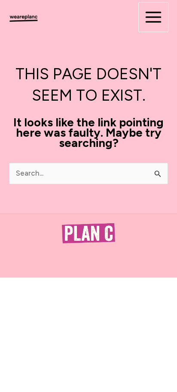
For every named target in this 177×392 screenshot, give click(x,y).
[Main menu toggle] (153, 17)
